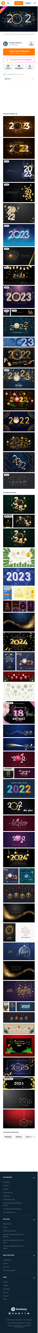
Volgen (31, 45)
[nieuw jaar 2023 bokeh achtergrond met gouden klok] (18, 125)
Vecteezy (6, 1296)
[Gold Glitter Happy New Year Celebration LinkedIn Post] (8, 827)
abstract (19, 1247)
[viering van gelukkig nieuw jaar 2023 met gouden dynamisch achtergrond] (18, 255)
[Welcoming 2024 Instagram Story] (5, 1107)
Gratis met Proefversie (19, 52)
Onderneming (7, 1303)
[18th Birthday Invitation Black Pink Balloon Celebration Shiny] (18, 766)
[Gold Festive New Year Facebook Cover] (18, 1193)
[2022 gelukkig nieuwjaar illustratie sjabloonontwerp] (18, 813)
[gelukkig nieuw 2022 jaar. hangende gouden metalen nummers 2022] (12, 1107)
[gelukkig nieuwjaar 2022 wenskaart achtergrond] (18, 853)
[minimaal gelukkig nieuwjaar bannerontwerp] (18, 487)
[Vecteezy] (3, 3)
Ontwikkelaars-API (9, 1310)
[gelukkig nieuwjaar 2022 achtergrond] (18, 428)
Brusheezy (6, 1292)
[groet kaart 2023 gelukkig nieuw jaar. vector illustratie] (18, 170)
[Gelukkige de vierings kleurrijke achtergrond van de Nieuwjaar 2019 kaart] (6, 311)
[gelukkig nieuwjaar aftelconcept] (18, 364)
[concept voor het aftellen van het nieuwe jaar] (18, 333)
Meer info (7, 78)
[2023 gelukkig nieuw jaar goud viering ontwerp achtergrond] (18, 191)
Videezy (5, 1299)
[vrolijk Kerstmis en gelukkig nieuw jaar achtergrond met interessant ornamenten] (18, 578)
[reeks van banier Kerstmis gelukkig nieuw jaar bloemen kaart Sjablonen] (18, 640)
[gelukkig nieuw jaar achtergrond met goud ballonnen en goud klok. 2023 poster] (18, 385)
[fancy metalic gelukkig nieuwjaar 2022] (18, 469)
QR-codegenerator (9, 1323)
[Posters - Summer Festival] (7, 613)
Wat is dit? (20, 74)
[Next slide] (30, 1247)
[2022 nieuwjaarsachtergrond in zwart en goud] (18, 212)
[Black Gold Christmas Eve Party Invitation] (7, 527)
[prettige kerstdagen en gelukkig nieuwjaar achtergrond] (14, 627)
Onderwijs (6, 1306)
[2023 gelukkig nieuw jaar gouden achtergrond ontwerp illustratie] (18, 274)
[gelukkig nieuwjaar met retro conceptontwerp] (12, 715)
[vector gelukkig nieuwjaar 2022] (12, 1032)
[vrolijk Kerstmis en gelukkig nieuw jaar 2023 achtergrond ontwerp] (18, 1156)
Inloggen (28, 3)
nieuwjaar (8, 1247)
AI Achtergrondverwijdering (12, 1319)
